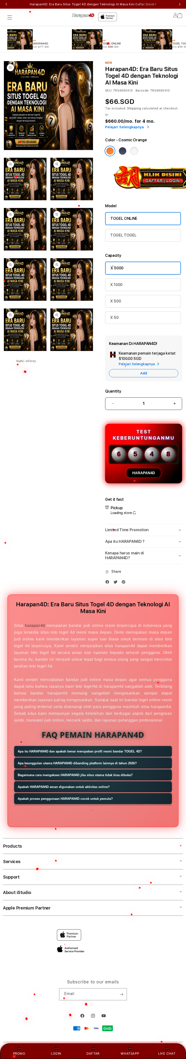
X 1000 (116, 284)
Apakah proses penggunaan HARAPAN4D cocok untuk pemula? (65, 799)
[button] (10, 17)
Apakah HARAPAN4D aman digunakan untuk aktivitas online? (64, 787)
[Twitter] (116, 583)
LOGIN (56, 1053)
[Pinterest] (124, 583)
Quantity (113, 391)
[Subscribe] (121, 994)
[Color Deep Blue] (122, 151)
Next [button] (179, 4)
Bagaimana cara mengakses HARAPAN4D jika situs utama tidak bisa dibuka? (75, 775)
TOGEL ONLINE (123, 218)
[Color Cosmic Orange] (110, 151)
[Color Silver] (134, 151)
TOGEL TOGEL (123, 235)
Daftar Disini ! (145, 4)
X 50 (114, 317)
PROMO (19, 1053)
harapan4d (35, 625)
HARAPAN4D (143, 473)
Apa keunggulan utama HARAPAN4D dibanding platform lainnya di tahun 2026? (77, 763)
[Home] (83, 15)
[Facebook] (108, 583)
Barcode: (142, 90)
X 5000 (117, 268)
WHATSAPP (130, 1053)
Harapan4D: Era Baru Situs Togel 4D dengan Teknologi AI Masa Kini (93, 4)
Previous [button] (6, 4)
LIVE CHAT (166, 1053)
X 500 (115, 301)
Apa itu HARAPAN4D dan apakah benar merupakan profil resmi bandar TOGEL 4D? (80, 751)
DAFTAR (93, 1053)
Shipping (134, 108)
